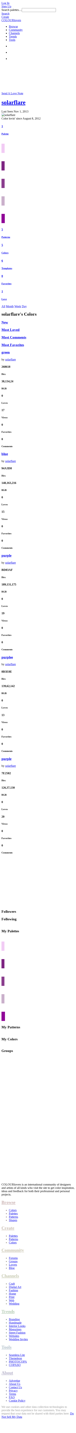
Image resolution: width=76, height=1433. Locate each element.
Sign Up (6, 6)
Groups (13, 1261)
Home (12, 1293)
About (7, 1372)
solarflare (13, 102)
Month (10, 306)
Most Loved (10, 330)
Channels (14, 33)
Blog (12, 1268)
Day (24, 306)
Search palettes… (11, 9)
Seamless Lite (17, 1355)
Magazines (15, 1329)
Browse (13, 26)
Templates (6, 268)
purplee (7, 657)
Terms (12, 1394)
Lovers (13, 1264)
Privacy (13, 1390)
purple (6, 555)
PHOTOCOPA (18, 1361)
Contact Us (15, 1387)
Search (5, 13)
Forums (13, 1258)
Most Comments (13, 337)
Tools (12, 39)
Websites (14, 1336)
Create (5, 16)
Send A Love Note (12, 93)
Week (17, 306)
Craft (12, 1283)
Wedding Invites (18, 1339)
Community (16, 29)
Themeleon (15, 1358)
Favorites (6, 283)
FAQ (12, 1397)
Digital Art (15, 1287)
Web (11, 1300)
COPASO (15, 1365)
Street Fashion (17, 1332)
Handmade (15, 1322)
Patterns (5, 237)
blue (4, 454)
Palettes (13, 1213)
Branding (14, 1319)
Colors (4, 252)
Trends (13, 36)
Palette (5, 133)
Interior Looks (17, 1326)
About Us (14, 1384)
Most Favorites (12, 345)
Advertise (14, 1380)
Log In (5, 3)
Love (4, 299)
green (5, 352)
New (4, 322)
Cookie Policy (17, 1400)
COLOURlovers (11, 20)
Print (11, 1297)
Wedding (14, 1303)
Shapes (13, 1220)
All (3, 306)
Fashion (13, 1290)
